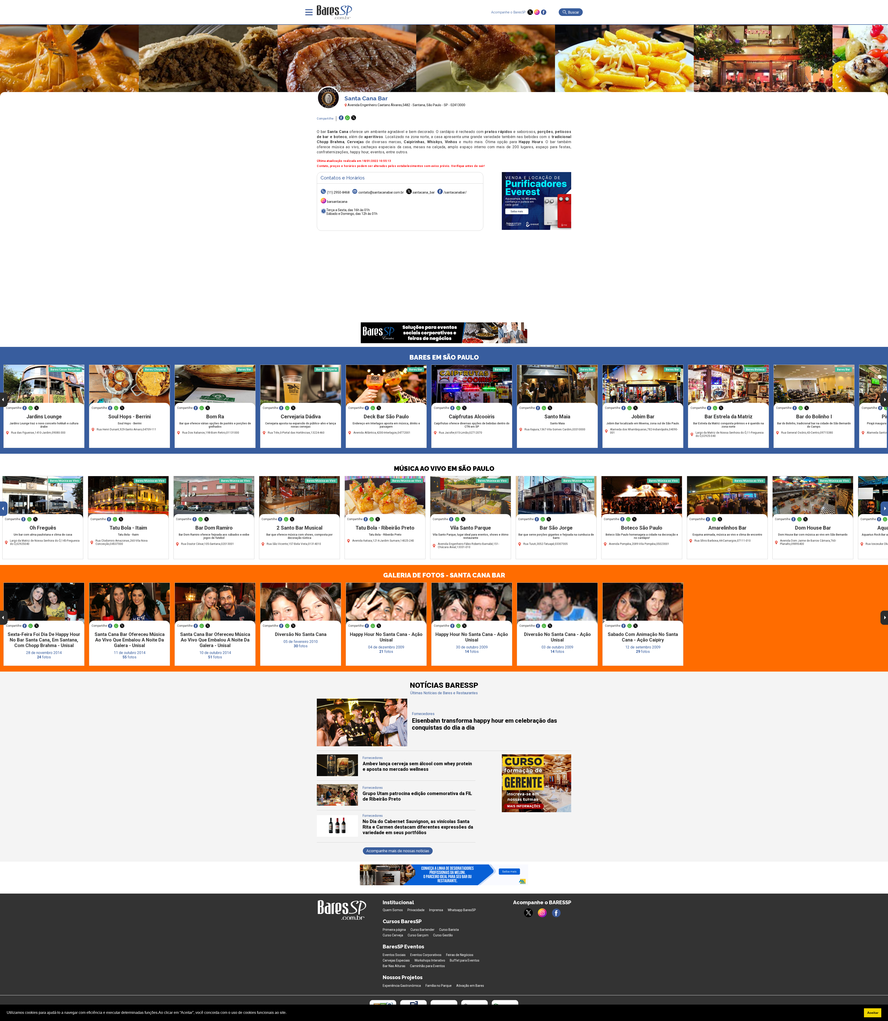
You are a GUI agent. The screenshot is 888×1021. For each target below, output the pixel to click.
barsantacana (337, 202)
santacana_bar (424, 192)
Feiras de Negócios (459, 955)
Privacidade (416, 910)
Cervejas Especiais (396, 960)
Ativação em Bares (470, 985)
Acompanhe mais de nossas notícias (397, 851)
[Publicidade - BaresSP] (536, 201)
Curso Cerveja (393, 935)
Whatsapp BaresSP (462, 910)
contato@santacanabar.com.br (381, 192)
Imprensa (436, 910)
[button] (288, 1013)
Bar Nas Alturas (394, 966)
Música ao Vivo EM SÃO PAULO (444, 468)
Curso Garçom (418, 935)
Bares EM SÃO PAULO (444, 357)
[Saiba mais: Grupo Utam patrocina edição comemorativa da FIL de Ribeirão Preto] (337, 804)
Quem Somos (393, 910)
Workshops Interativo (429, 960)
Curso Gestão (443, 935)
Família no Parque (439, 985)
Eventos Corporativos (425, 955)
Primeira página (394, 930)
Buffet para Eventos (464, 960)
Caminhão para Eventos (427, 966)
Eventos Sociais (394, 955)
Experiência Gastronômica (402, 985)
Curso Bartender (422, 930)
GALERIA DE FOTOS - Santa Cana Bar (444, 575)
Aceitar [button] (872, 1013)
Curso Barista (449, 930)
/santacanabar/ (455, 192)
